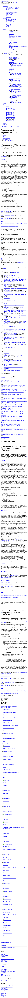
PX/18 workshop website (6, 577)
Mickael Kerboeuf (12, 398)
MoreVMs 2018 (4, 969)
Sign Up (2, 996)
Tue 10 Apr (8, 25)
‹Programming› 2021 (10, 115)
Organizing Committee (13, 56)
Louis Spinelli (7, 284)
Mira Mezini (21, 291)
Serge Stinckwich (22, 315)
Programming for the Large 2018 (8, 971)
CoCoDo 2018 (4, 980)
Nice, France (15, 2)
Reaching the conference (11, 12)
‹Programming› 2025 (10, 111)
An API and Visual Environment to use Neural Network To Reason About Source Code (14, 311)
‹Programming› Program (11, 19)
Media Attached (11, 347)
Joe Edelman (7, 298)
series (11, 126)
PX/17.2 (2, 211)
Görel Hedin (22, 322)
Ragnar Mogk (7, 290)
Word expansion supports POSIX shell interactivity (12, 434)
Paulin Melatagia (13, 385)
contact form (3, 945)
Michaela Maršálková (15, 370)
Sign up (5, 124)
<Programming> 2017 (9, 215)
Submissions (4, 510)
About (4, 135)
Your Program (9, 20)
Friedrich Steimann (8, 277)
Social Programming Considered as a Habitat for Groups (13, 420)
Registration (8, 9)
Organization (6, 53)
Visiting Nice (9, 14)
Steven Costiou (7, 355)
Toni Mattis (15, 333)
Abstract (3, 159)
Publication (4, 571)
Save (2, 258)
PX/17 (2, 215)
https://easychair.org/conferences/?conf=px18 (9, 706)
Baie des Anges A (16, 272)
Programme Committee (16, 73)
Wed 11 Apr (8, 26)
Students (8, 15)
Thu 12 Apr (8, 28)
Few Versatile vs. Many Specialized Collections (14, 342)
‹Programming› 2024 (10, 112)
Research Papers (12, 32)
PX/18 (9, 272)
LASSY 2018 (3, 968)
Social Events (12, 37)
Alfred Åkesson (7, 321)
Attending (5, 6)
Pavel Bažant (7, 370)
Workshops (11, 34)
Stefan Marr (6, 344)
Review (3, 563)
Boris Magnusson (8, 323)
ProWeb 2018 (3, 972)
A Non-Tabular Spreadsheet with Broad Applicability (12, 386)
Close (2, 259)
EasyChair (18, 536)
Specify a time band (17, 257)
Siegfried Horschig (8, 333)
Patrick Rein (6, 307)
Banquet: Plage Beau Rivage (12, 8)
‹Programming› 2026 (10, 109)
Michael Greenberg (8, 364)
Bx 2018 (2, 966)
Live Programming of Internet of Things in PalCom (12, 411)
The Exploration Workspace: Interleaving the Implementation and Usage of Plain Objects (14, 304)
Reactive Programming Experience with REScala (15, 288)
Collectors (6, 353)
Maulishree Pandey (8, 285)
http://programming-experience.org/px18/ (9, 226)
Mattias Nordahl (12, 413)
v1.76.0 (13, 947)
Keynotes (11, 31)
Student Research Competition (15, 36)
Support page (3, 948)
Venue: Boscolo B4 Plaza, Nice (13, 7)
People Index (11, 69)
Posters (10, 35)
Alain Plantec (20, 356)
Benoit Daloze (21, 344)
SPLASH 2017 (8, 211)
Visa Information (9, 13)
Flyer (2, 221)
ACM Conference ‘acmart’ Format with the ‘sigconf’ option (13, 540)
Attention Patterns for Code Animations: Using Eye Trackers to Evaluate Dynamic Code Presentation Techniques (15, 280)
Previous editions (5, 209)
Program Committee (15, 66)
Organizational (12, 38)
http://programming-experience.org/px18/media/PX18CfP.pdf (14, 223)
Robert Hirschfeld (12, 334)
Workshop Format (7, 139)
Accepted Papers (6, 138)
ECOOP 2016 (8, 218)
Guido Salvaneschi (8, 291)
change (4, 268)
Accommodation (9, 10)
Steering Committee (13, 57)
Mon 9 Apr (8, 24)
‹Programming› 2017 (10, 120)
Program (5, 18)
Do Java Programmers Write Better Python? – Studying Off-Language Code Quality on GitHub (15, 330)
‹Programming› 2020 (10, 117)
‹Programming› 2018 (5, 126)
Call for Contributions (8, 140)
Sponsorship (8, 17)
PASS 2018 (3, 970)
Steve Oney (18, 394)
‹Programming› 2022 (10, 114)
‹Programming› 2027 (10, 108)
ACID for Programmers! (9, 275)
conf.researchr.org (7, 947)
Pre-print (6, 347)
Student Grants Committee (14, 58)
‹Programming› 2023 (10, 113)
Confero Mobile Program (11, 21)
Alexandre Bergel (8, 313)
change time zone (20, 262)
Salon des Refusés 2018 (6, 975)
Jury (12, 64)
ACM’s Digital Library (14, 575)
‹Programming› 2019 (10, 118)
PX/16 (2, 218)
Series (7, 106)
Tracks (4, 29)
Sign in (4, 123)
